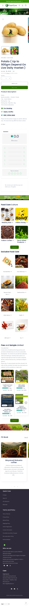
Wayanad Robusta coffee (13, 461)
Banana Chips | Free (7, 293)
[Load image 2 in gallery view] (14, 50)
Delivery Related (6, 539)
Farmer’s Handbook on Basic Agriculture (21, 407)
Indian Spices (7, 315)
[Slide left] (11, 486)
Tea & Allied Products (21, 241)
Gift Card (7, 338)
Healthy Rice (6, 223)
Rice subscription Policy (8, 536)
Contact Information (7, 530)
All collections (6, 501)
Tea (21, 338)
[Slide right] (17, 486)
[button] (2, 5)
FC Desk (4, 495)
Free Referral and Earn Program (10, 533)
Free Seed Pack (6, 271)
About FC (5, 498)
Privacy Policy (6, 517)
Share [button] (3, 124)
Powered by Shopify (19, 595)
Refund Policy (6, 520)
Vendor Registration (7, 526)
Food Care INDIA (12, 595)
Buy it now (14, 87)
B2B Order (5, 504)
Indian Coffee (6, 240)
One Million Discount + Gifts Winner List (7, 410)
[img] (5, 388)
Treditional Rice (21, 292)
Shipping (7, 73)
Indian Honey (20, 223)
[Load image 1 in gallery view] (5, 50)
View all (15, 247)
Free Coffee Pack (21, 271)
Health (21, 315)
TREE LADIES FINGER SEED (21, 385)
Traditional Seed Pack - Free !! (7, 385)
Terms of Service (6, 513)
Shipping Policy (6, 523)
